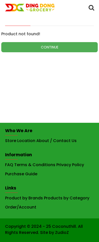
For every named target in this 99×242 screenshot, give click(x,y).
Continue (49, 47)
